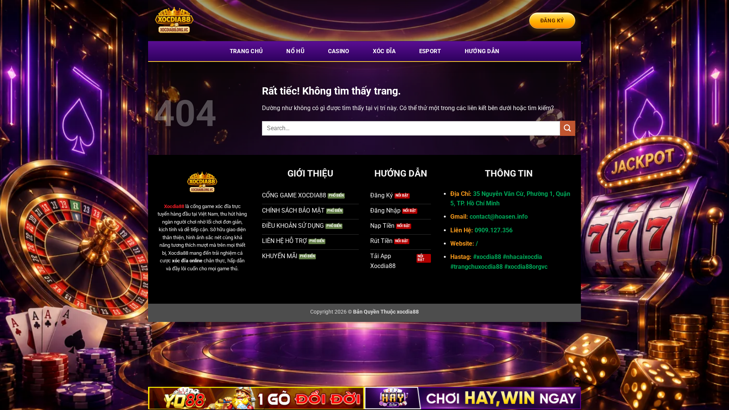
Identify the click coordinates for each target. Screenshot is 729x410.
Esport (430, 51)
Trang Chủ (246, 51)
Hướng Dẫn (482, 51)
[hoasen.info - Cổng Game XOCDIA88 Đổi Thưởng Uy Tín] (192, 20)
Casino (338, 51)
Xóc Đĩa (384, 51)
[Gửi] (567, 128)
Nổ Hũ (295, 51)
